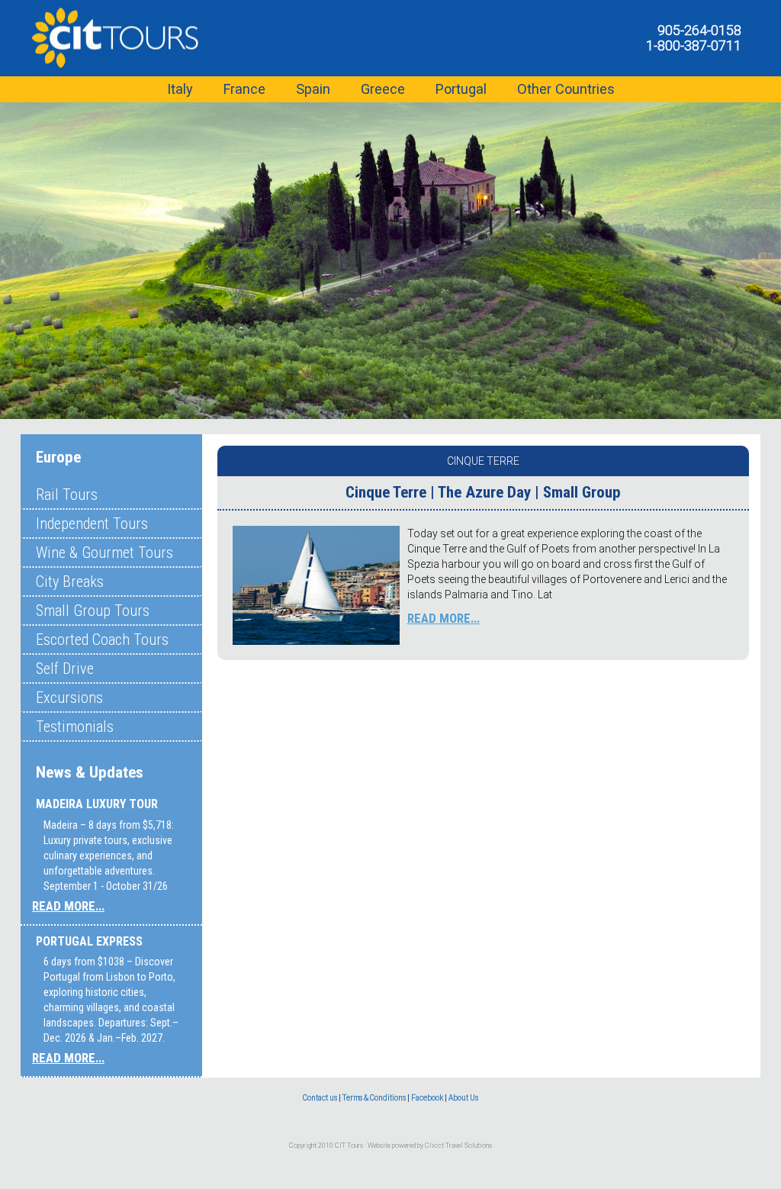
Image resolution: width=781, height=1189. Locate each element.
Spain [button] (313, 89)
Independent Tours (92, 523)
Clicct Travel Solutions (458, 1145)
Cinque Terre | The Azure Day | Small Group (483, 492)
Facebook (427, 1098)
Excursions (69, 697)
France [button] (244, 89)
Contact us (320, 1098)
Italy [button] (180, 89)
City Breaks (70, 581)
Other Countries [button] (566, 89)
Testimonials (75, 726)
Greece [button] (383, 89)
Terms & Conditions (374, 1098)
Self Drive (65, 668)
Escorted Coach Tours (102, 639)
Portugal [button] (461, 89)
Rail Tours (67, 494)
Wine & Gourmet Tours (104, 552)
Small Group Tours (92, 610)
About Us (463, 1098)
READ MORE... (68, 906)
